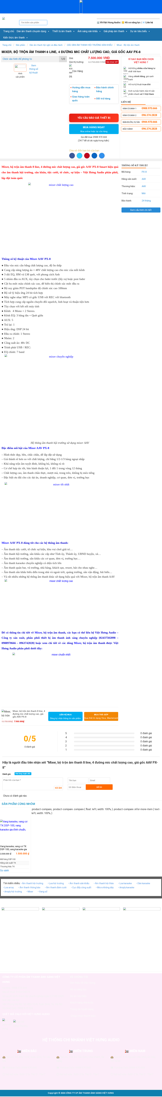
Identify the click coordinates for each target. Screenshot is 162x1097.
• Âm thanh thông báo (29, 887)
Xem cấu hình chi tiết (141, 210)
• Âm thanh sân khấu (78, 883)
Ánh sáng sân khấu (88, 31)
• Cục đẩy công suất (81, 887)
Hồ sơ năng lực (133, 22)
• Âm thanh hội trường (32, 883)
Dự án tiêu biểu (138, 31)
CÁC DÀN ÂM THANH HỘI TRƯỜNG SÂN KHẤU (89, 44)
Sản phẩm (20, 44)
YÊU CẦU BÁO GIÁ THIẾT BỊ (94, 117)
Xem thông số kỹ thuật (33, 69)
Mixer (33, 258)
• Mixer (29, 891)
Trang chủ (8, 31)
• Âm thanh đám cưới (55, 887)
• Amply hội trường (12, 891)
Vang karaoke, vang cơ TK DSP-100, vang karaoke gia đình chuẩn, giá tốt (13, 849)
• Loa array (8, 887)
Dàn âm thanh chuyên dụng (31, 31)
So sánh (4, 870)
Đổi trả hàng (103, 98)
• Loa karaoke (125, 883)
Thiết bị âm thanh (62, 31)
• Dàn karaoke (143, 883)
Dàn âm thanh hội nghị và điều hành (46, 44)
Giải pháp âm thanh (114, 31)
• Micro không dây (105, 887)
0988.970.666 (149, 108)
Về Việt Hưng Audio (110, 22)
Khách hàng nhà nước (81, 1002)
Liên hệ (149, 22)
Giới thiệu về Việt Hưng (82, 982)
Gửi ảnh (58, 788)
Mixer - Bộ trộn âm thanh (128, 44)
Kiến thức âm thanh (14, 37)
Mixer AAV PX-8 (38, 448)
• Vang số (42, 891)
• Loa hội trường (56, 883)
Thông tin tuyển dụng (81, 1009)
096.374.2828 (149, 115)
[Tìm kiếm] (44, 22)
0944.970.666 (149, 121)
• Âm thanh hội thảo (104, 883)
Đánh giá (6, 774)
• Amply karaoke (126, 887)
